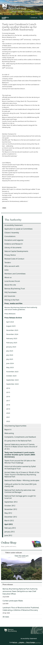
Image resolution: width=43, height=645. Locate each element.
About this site (10, 285)
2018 (8, 405)
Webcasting (9, 433)
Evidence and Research (13, 244)
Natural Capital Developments (16, 251)
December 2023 (12, 330)
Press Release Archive (13, 318)
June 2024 (10, 363)
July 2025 (9, 359)
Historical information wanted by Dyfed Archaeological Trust (20, 467)
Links (6, 270)
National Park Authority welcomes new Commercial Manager (19, 491)
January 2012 (9, 532)
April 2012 (8, 524)
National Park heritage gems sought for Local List (20, 497)
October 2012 (9, 505)
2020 (8, 413)
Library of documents (13, 247)
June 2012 (8, 535)
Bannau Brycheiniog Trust (14, 288)
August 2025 (11, 326)
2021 (8, 417)
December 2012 (10, 517)
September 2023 (12, 380)
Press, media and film (13, 303)
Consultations (9, 236)
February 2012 (10, 528)
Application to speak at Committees (18, 229)
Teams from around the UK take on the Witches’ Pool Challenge (19, 461)
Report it (7, 429)
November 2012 (10, 509)
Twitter (12, 638)
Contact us (34, 17)
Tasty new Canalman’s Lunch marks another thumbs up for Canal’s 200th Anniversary (19, 454)
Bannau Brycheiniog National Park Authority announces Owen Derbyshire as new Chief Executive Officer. (20, 591)
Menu (7, 17)
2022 (8, 421)
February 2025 (11, 343)
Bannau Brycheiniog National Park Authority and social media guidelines (20, 308)
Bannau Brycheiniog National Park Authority (21, 9)
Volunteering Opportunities (15, 426)
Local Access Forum (12, 281)
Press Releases (9, 314)
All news (6, 617)
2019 (8, 409)
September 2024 (12, 384)
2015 (8, 392)
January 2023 (11, 347)
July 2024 (9, 355)
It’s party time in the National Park (17, 441)
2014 (8, 388)
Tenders (7, 262)
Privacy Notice (10, 255)
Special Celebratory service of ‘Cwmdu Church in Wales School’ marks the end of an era (20, 446)
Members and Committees (15, 274)
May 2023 (10, 367)
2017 (8, 400)
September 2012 (10, 502)
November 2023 (12, 372)
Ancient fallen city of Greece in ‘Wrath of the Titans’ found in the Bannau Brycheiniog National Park (21, 474)
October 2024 (11, 376)
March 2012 (9, 520)
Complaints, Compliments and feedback (20, 437)
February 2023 (11, 338)
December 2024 (12, 334)
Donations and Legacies (13, 240)
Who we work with (11, 266)
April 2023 (10, 322)
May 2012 (8, 513)
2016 (8, 396)
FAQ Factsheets (10, 292)
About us (8, 277)
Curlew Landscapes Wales (13, 601)
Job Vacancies (9, 296)
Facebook (17, 638)
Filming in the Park (11, 300)
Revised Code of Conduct (14, 259)
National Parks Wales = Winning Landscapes (21, 480)
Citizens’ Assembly (11, 232)
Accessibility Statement (13, 225)
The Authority (13, 220)
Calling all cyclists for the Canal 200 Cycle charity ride (20, 485)
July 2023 (9, 351)
